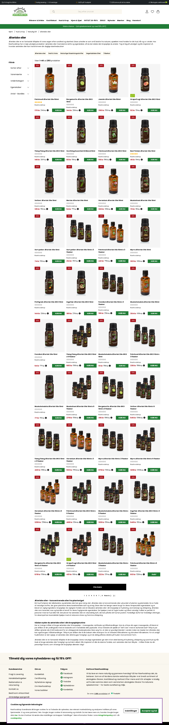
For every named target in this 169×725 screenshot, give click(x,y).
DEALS (102, 20)
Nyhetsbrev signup (43, 682)
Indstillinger (131, 710)
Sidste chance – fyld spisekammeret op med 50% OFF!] (84, 26)
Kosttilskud (51, 20)
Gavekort (136, 20)
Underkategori (17, 81)
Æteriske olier (45, 32)
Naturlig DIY (32, 32)
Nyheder (111, 20)
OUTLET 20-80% (91, 20)
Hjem (11, 32)
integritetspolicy (105, 715)
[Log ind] (147, 11)
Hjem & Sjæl (76, 20)
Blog (128, 20)
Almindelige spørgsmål (19, 697)
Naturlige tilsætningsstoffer (71, 53)
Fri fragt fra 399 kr (10, 2)
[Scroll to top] (84, 723)
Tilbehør (106, 53)
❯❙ (114, 596)
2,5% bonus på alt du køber (120, 2)
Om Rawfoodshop (43, 686)
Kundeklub (39, 674)
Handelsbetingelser (17, 678)
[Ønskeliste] (152, 11)
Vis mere (97, 587)
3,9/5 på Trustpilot (84, 2)
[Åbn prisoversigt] (48, 110)
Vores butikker (41, 690)
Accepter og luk (149, 710)
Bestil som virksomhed (19, 693)
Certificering (40, 678)
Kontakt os (14, 689)
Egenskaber (16, 87)
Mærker (120, 20)
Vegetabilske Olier (93, 53)
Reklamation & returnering (15, 683)
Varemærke (16, 74)
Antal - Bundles (17, 93)
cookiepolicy (16, 718)
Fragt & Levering (16, 674)
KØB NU (90, 261)
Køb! (154, 574)
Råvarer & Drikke (36, 20)
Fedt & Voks (53, 53)
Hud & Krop (64, 20)
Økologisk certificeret (158, 2)
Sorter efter (16, 68)
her (16, 715)
